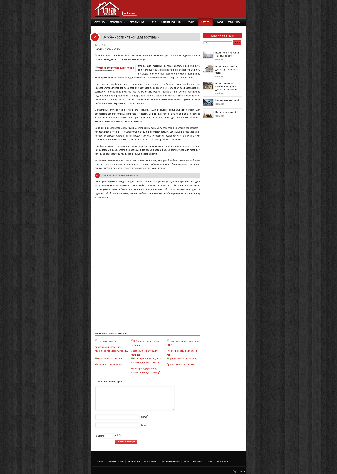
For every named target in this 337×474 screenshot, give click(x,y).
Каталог (131, 13)
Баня (154, 22)
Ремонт (191, 22)
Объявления (234, 22)
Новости (186, 461)
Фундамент (99, 22)
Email (143, 425)
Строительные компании (115, 461)
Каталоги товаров (150, 461)
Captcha (100, 435)
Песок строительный (225, 112)
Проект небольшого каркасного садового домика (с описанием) (226, 86)
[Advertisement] (194, 10)
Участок (219, 22)
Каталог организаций (222, 35)
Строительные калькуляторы (170, 461)
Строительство (117, 22)
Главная (100, 461)
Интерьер (205, 22)
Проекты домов (222, 461)
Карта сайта (238, 471)
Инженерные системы (171, 22)
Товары (210, 461)
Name (144, 416)
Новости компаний (134, 461)
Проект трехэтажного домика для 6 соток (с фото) (226, 69)
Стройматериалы (138, 22)
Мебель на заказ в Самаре (108, 364)
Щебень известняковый (227, 100)
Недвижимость (198, 461)
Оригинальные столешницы (181, 364)
